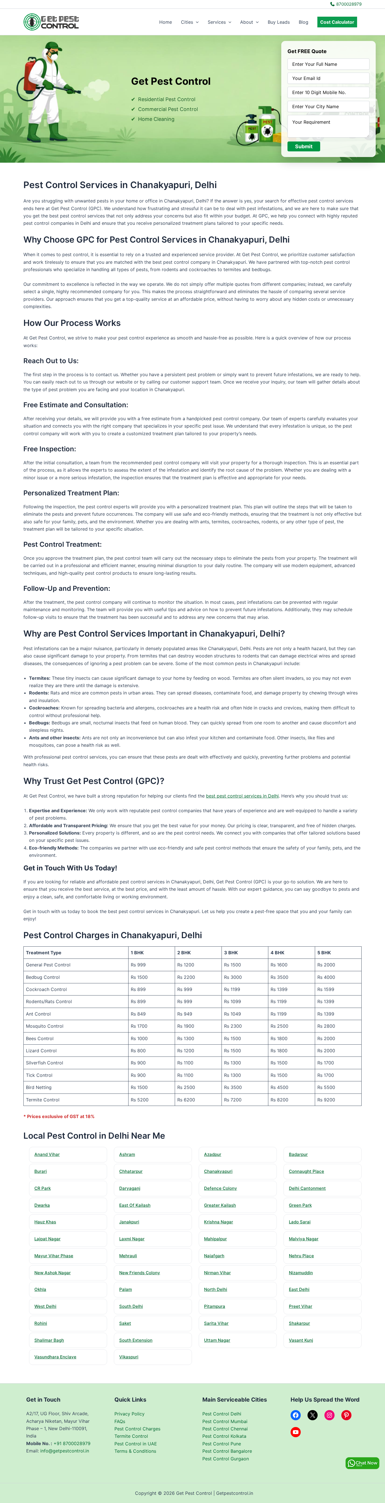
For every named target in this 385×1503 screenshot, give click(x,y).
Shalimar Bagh (49, 1340)
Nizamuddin (301, 1272)
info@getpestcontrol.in (64, 1451)
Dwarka (42, 1205)
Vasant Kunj (301, 1340)
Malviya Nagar (303, 1238)
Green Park (300, 1205)
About (246, 22)
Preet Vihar (300, 1306)
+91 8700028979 (72, 1443)
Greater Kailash (220, 1205)
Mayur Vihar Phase (53, 1255)
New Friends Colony (139, 1272)
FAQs (119, 1421)
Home (165, 22)
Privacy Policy (129, 1414)
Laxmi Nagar (132, 1238)
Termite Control (131, 1436)
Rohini (40, 1323)
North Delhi (215, 1289)
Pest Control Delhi (221, 1414)
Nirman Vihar (217, 1272)
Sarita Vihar (216, 1323)
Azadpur (212, 1154)
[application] (196, 22)
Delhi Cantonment (307, 1188)
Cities (187, 22)
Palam (125, 1289)
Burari (40, 1171)
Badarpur (298, 1154)
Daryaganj (129, 1188)
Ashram (127, 1154)
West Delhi (45, 1306)
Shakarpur (299, 1323)
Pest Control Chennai (225, 1429)
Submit (304, 146)
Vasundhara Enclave (55, 1357)
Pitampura (214, 1306)
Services (217, 22)
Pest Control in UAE (135, 1444)
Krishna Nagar (218, 1222)
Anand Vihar (47, 1154)
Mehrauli (128, 1255)
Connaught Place (306, 1171)
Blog (303, 22)
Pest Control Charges (137, 1429)
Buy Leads (279, 22)
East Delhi (299, 1289)
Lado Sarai (300, 1222)
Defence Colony (220, 1188)
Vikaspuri (128, 1357)
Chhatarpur (131, 1171)
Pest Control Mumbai (224, 1421)
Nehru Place (301, 1255)
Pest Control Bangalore (227, 1451)
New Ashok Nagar (52, 1272)
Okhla (40, 1289)
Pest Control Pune (221, 1444)
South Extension (135, 1340)
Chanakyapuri (218, 1171)
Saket (125, 1323)
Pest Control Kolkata (224, 1436)
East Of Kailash (135, 1205)
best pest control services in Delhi (242, 796)
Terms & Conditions (135, 1451)
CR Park (42, 1188)
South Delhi (131, 1306)
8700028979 (348, 4)
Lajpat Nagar (47, 1238)
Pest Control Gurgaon (225, 1458)
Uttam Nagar (217, 1340)
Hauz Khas (45, 1222)
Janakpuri (129, 1222)
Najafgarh (214, 1255)
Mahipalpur (215, 1238)
